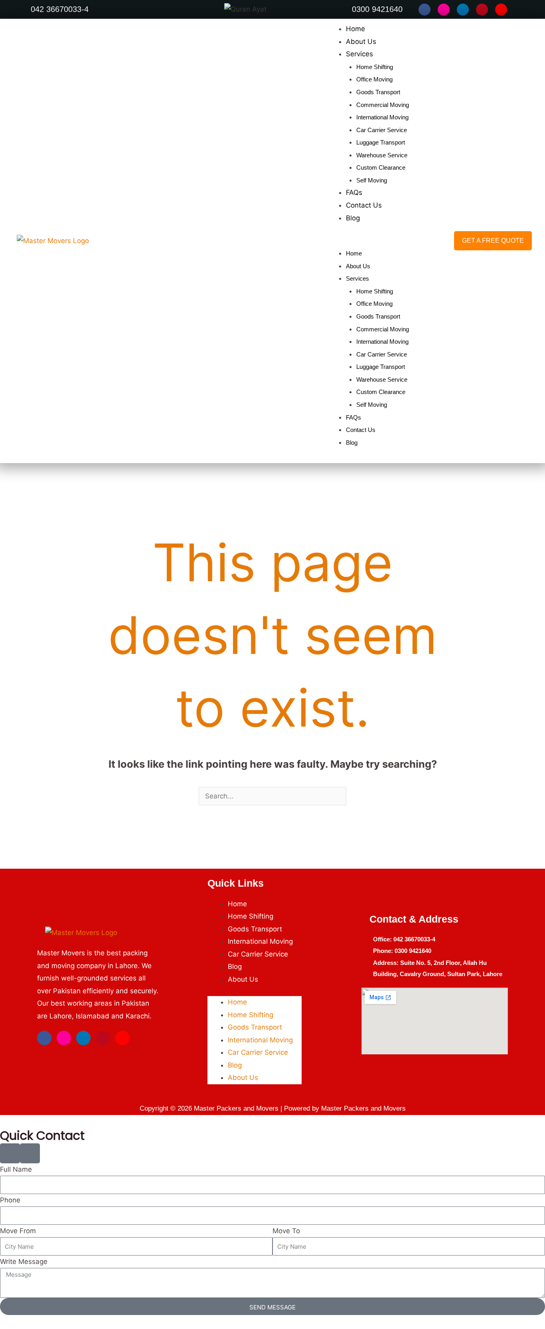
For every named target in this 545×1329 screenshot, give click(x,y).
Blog (353, 218)
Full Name (16, 1169)
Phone (10, 1200)
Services (359, 54)
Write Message (23, 1262)
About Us (361, 42)
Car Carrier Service (381, 130)
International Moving (382, 117)
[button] (367, 241)
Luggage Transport (380, 142)
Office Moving (374, 79)
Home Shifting (374, 66)
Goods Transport (378, 92)
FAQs (354, 192)
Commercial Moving (382, 104)
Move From (18, 1231)
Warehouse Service (381, 155)
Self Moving (371, 180)
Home (355, 29)
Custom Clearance (380, 167)
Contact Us (364, 205)
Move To (286, 1231)
